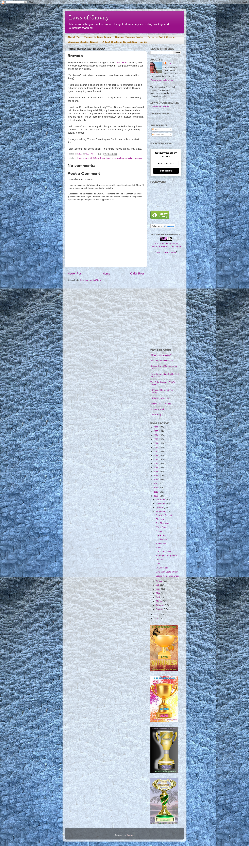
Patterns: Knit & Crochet (162, 37)
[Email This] (104, 154)
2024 (156, 435)
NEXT (178, 246)
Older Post (137, 273)
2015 (156, 471)
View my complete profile (161, 80)
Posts (157, 129)
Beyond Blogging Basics (129, 37)
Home (106, 273)
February (160, 605)
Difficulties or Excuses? (160, 355)
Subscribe (166, 170)
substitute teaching (134, 158)
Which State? (162, 527)
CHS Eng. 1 (95, 158)
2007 (156, 618)
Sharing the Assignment (166, 555)
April (158, 597)
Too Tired (160, 559)
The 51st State (162, 523)
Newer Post (75, 273)
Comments (159, 134)
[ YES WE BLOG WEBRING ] (166, 243)
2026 (156, 427)
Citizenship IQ (162, 539)
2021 (156, 447)
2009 (156, 496)
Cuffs (158, 563)
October (160, 507)
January (160, 609)
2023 (156, 439)
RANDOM (163, 246)
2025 (156, 431)
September (161, 511)
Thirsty (159, 531)
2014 (156, 475)
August (159, 581)
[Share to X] (110, 154)
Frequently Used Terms (97, 37)
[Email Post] (99, 154)
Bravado (159, 547)
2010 (156, 492)
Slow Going (155, 415)
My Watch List (162, 568)
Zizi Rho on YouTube (159, 106)
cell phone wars (82, 158)
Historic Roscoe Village (160, 404)
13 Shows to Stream (159, 398)
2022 (156, 443)
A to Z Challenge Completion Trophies (124, 42)
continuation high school (113, 158)
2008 (156, 614)
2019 (156, 455)
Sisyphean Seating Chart (167, 572)
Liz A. (169, 63)
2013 (156, 479)
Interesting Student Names (82, 42)
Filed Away (160, 519)
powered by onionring (166, 252)
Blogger (130, 835)
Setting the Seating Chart (167, 576)
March (159, 601)
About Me (73, 37)
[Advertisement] (165, 301)
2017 (156, 463)
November (161, 503)
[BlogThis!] (107, 154)
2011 (156, 488)
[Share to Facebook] (113, 154)
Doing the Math (157, 409)
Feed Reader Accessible (161, 360)
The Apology (161, 535)
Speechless (161, 543)
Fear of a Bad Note (164, 515)
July (158, 585)
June (158, 589)
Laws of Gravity (89, 17)
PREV (154, 246)
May (158, 593)
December (161, 499)
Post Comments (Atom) (90, 280)
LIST (172, 246)
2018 (156, 459)
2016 (156, 467)
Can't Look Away (163, 551)
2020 (156, 451)
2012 (156, 484)
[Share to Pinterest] (115, 154)
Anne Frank (122, 62)
